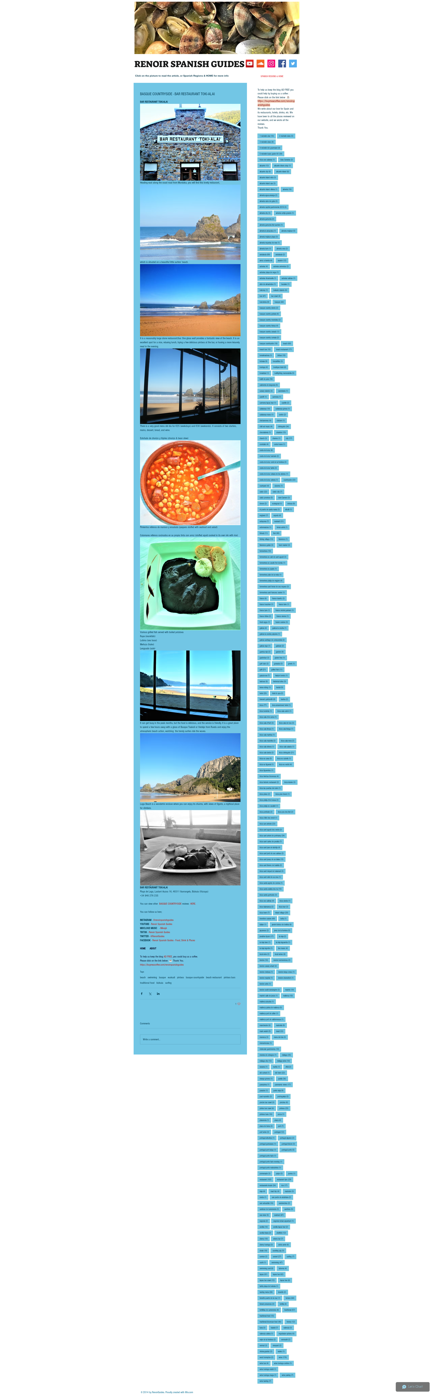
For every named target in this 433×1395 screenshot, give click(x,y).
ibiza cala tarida (268, 752)
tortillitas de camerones (270, 1310)
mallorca (289, 995)
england (265, 515)
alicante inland (283, 171)
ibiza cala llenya (268, 729)
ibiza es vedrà (286, 764)
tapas (264, 1274)
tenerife (283, 1292)
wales (282, 1351)
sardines (289, 1209)
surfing (168, 982)
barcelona (265, 302)
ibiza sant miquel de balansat (273, 871)
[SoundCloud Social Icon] (260, 63)
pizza (282, 1114)
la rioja (283, 936)
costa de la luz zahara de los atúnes (275, 474)
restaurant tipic (285, 1179)
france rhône (266, 616)
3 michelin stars (268, 142)
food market (285, 545)
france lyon (266, 610)
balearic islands (281, 290)
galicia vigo (266, 646)
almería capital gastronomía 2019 (274, 207)
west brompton (267, 1357)
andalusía (281, 254)
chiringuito (284, 426)
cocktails (265, 444)
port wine (265, 1132)
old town (281, 1072)
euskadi (171, 977)
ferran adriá (283, 527)
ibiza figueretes (267, 770)
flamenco (284, 539)
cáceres (280, 485)
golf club (265, 663)
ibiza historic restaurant (270, 782)
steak (264, 1250)
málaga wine (284, 1061)
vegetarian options (288, 1333)
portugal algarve (288, 1138)
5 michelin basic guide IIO (272, 153)
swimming (152, 977)
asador (283, 260)
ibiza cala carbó (285, 711)
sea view (265, 1215)
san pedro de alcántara (282, 1197)
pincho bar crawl (268, 1102)
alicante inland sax (269, 183)
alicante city (266, 171)
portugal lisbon (289, 1144)
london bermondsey (283, 960)
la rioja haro (266, 942)
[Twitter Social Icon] (293, 63)
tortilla (284, 1304)
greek (292, 663)
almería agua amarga (269, 195)
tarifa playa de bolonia (270, 1286)
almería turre (266, 248)
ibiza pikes (266, 794)
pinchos (285, 1102)
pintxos (180, 977)
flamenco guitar (267, 545)
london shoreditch (287, 978)
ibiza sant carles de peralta (272, 841)
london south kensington (271, 989)
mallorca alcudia (268, 1001)
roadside (290, 1191)
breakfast (265, 373)
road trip (276, 1191)
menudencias (267, 1043)
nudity (277, 1067)
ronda (264, 1197)
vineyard (278, 1345)
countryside (290, 480)
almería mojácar (289, 231)
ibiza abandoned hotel (282, 705)
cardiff (264, 397)
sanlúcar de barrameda (270, 1209)
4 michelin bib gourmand (271, 148)
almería (288, 189)
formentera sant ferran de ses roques (275, 586)
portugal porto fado (269, 1155)
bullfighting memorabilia (285, 373)
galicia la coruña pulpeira (271, 634)
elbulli (289, 509)
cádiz (264, 491)
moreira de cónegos (269, 1055)
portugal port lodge (269, 1150)
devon (264, 503)
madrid (290, 989)
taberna (284, 1268)
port (282, 1126)
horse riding (266, 687)
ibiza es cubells (285, 758)
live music (284, 948)
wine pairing (288, 1375)
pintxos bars (229, 977)
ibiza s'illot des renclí (269, 818)
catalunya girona (284, 408)
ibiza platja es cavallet (270, 806)
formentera (266, 551)
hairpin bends (282, 675)
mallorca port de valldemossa (273, 1019)
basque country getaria (270, 314)
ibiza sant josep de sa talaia (273, 859)
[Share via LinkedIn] (158, 993)
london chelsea (267, 972)
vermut (264, 1345)
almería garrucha (268, 219)
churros (277, 438)
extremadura (266, 527)
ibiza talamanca (268, 906)
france (264, 598)
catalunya (266, 408)
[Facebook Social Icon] (282, 63)
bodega (265, 367)
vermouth (286, 1339)
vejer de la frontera (269, 1339)
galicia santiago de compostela (273, 640)
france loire (285, 604)
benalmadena (267, 355)
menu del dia (281, 1037)
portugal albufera (268, 1138)
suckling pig (279, 1250)
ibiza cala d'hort (268, 723)
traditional (290, 1310)
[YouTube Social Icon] (250, 63)
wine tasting (266, 1381)
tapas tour (286, 1280)
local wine (265, 954)
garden (281, 651)
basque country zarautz (270, 331)
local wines (281, 954)
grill (264, 669)
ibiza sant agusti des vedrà (272, 829)
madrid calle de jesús (270, 995)
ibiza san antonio (268, 823)
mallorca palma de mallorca (272, 1007)
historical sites (280, 681)
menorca (265, 1037)
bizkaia (159, 982)
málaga (287, 1055)
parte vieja (279, 1090)
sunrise (264, 1256)
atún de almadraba (269, 284)
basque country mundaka (271, 319)
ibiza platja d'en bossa (270, 800)
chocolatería (266, 432)
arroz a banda (267, 260)
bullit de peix (267, 379)
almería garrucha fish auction (272, 225)
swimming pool (267, 1268)
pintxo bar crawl (268, 1108)
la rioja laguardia (284, 942)
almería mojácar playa (270, 236)
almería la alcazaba (269, 231)
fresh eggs (266, 622)
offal (289, 1067)
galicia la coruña (280, 628)
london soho (266, 984)
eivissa (292, 503)
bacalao (286, 284)
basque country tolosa (270, 325)
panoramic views (284, 1084)
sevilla (265, 1227)
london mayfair (267, 978)
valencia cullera (267, 1333)
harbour (265, 681)
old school (266, 1072)
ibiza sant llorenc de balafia (272, 865)
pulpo (280, 1173)
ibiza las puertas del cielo (271, 788)
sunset (278, 1256)
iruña (284, 918)
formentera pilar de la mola (271, 574)
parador (265, 1090)
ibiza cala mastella (269, 740)
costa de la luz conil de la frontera (274, 462)
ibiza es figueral (268, 764)
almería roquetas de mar (271, 242)
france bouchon (267, 604)
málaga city (267, 1061)
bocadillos (279, 361)
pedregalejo (284, 1096)
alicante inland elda (269, 177)
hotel (264, 693)
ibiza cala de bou (287, 723)
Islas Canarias (287, 159)
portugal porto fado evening (272, 1161)
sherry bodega (267, 1244)
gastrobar (265, 657)
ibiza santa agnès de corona (272, 883)
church (264, 438)
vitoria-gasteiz (267, 1351)
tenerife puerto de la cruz (271, 1298)
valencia (288, 1327)
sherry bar (279, 1238)
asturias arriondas (282, 266)
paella (283, 1078)
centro (283, 414)
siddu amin (284, 1244)
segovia (265, 1221)
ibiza (264, 705)
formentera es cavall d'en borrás (273, 563)
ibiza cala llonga (287, 729)
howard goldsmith (268, 699)
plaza (279, 1120)
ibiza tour (284, 906)
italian (264, 924)
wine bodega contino (284, 1363)
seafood (280, 1215)
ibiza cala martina (268, 734)
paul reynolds (267, 1096)
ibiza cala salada (288, 746)
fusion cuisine (283, 622)
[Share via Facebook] (141, 993)
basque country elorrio (270, 308)
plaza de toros (267, 1126)
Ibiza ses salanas (268, 159)
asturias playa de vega (270, 272)
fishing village (267, 539)
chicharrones (266, 420)
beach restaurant (214, 977)
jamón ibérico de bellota (283, 924)
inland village (282, 912)
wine (284, 1357)
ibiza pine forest (284, 794)
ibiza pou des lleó (286, 812)
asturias (265, 266)
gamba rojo (266, 651)
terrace (291, 1298)
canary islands (267, 391)
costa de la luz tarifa (269, 468)
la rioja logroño (267, 948)
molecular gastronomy (270, 1049)
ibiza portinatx (267, 812)
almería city (266, 213)
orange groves (267, 1078)
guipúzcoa (266, 675)
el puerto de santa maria (271, 509)
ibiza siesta (286, 901)
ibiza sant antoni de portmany (273, 835)
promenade (266, 1173)
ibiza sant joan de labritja (271, 847)
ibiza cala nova (288, 740)
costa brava (280, 444)
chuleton (282, 432)
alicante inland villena (269, 189)
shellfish (282, 1233)
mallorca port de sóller (270, 1013)
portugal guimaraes (269, 1144)
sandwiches (285, 1203)
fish (277, 533)
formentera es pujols (269, 568)
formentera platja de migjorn (272, 580)
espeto (278, 515)
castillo (286, 402)
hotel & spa (278, 693)
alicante (265, 165)
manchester (266, 1025)
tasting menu (267, 1292)
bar (264, 296)
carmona (277, 397)
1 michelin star (268, 136)
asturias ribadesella (269, 278)
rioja (263, 1191)
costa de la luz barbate (270, 456)
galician (281, 646)
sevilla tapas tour (281, 1227)
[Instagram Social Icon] (271, 63)
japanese (265, 930)
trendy (292, 1321)
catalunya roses (268, 414)
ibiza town (266, 912)
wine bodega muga (269, 1375)
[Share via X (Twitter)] (150, 993)
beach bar (266, 349)
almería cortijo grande (286, 213)
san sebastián (267, 1203)
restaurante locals (269, 1185)
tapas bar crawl (268, 1280)
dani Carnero (285, 497)
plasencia (265, 1120)
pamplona (265, 1084)
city (290, 438)
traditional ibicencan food (271, 1321)
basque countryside (195, 977)
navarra (265, 1067)
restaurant (267, 1179)
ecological (278, 503)
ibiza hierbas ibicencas (270, 776)
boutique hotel (280, 367)
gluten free (281, 657)
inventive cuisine (268, 918)
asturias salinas (289, 278)
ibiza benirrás (267, 711)
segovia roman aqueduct (284, 1221)
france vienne (284, 616)
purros (292, 1173)
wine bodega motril (269, 1369)
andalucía (266, 254)
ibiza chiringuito (287, 752)
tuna (263, 1327)
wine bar (265, 1363)
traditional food (147, 982)
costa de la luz (267, 450)
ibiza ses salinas (268, 901)
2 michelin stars (287, 136)
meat (280, 1031)
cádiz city (278, 491)
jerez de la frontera (283, 930)
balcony (265, 290)
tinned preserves (268, 1304)
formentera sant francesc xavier (273, 592)
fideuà (265, 533)
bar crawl (277, 296)
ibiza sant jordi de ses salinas (273, 853)
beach (143, 977)
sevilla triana (266, 1233)
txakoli (275, 1327)
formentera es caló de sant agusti (274, 557)
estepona (265, 521)
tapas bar (279, 1274)
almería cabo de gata (270, 201)
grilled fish (277, 669)
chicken (282, 420)
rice (285, 1185)
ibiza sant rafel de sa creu (271, 877)
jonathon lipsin (268, 936)
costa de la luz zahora (270, 480)
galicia (264, 628)
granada (279, 663)
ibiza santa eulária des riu (272, 889)
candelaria (284, 391)
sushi (264, 1262)
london (265, 960)
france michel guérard (286, 610)
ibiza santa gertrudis (269, 895)
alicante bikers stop (283, 165)
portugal (280, 1132)
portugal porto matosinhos (271, 1167)
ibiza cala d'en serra (269, 717)
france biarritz (279, 598)
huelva (285, 699)
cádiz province (267, 497)
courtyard (265, 485)
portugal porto (289, 1150)
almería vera (283, 248)
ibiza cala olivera (268, 746)
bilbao (282, 355)
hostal (280, 687)
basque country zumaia (270, 337)
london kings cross (287, 972)
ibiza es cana (267, 758)
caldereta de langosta (270, 385)
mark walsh (266, 1031)
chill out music (267, 426)
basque (162, 977)
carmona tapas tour (269, 402)
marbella (281, 1025)
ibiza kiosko (291, 782)
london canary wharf (269, 966)
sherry (265, 1238)
